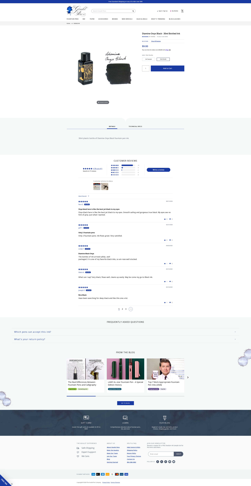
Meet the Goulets (113, 450)
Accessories (103, 19)
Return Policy (131, 453)
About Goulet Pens (113, 447)
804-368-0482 (131, 462)
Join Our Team (112, 456)
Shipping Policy (132, 450)
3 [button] (125, 309)
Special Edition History (114, 389)
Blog (108, 459)
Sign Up (178, 454)
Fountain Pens (73, 19)
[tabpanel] (125, 141)
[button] (115, 165)
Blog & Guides (174, 19)
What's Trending (158, 19)
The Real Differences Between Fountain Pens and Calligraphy (82, 383)
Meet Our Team (112, 453)
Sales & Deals (141, 19)
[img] (83, 201)
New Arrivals (127, 19)
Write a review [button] (158, 170)
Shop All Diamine (156, 41)
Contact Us (131, 459)
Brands (115, 19)
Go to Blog (125, 403)
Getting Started (112, 462)
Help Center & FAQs (133, 447)
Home (68, 23)
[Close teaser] (12, 484)
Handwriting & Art (82, 389)
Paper (92, 19)
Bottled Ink (77, 23)
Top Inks (163, 389)
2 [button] (122, 309)
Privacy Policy (106, 482)
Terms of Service (115, 482)
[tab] (112, 127)
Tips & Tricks (72, 389)
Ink (84, 19)
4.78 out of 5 (97, 169)
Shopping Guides (153, 389)
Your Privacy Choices (134, 456)
